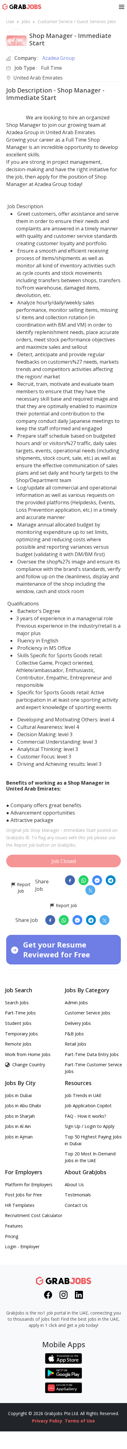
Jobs (26, 21)
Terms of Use (80, 1421)
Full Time (51, 67)
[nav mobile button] (122, 7)
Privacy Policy (47, 1421)
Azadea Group (58, 58)
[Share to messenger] (97, 880)
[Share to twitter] (90, 890)
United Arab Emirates (38, 78)
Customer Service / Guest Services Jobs (77, 21)
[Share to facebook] (70, 880)
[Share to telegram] (111, 880)
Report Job (23, 887)
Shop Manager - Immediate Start (63, 830)
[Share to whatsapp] (83, 880)
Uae (10, 21)
